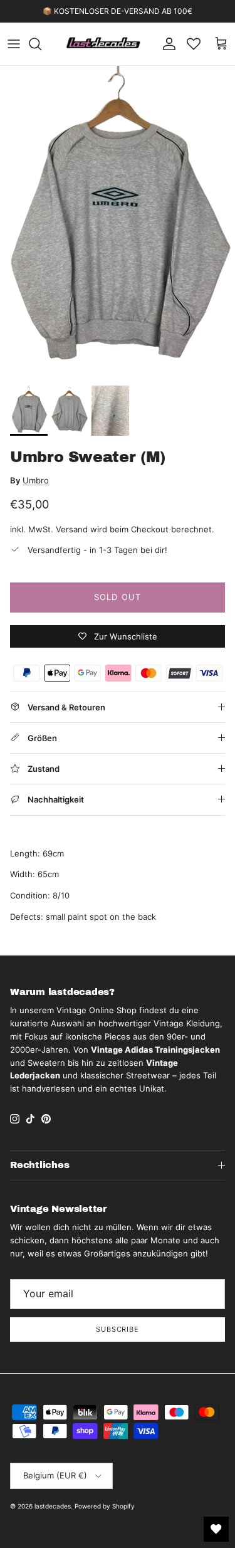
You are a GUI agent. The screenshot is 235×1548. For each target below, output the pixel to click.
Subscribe (117, 1329)
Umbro (36, 480)
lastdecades (52, 1506)
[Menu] (14, 44)
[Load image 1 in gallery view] (117, 222)
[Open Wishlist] (216, 1529)
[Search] (41, 44)
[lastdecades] (103, 44)
